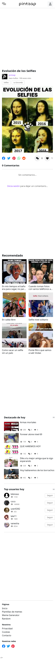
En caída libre (8, 319)
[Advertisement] (27, 38)
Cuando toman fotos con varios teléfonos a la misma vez (40, 288)
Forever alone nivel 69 (31, 434)
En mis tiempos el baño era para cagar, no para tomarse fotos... (13, 288)
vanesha (15, 523)
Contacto (6, 635)
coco (13, 501)
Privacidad (7, 628)
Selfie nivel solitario (38, 319)
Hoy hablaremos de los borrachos (37, 470)
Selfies (6, 82)
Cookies (6, 631)
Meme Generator (10, 615)
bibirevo (15, 494)
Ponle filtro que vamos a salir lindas (40, 351)
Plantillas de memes (12, 611)
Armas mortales (28, 422)
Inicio (4, 608)
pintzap (12, 75)
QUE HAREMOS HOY (30, 446)
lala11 (14, 516)
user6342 (15, 508)
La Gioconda (18, 82)
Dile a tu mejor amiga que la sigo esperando (36, 460)
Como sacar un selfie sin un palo (12, 351)
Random (6, 618)
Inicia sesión (13, 186)
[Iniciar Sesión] (50, 4)
